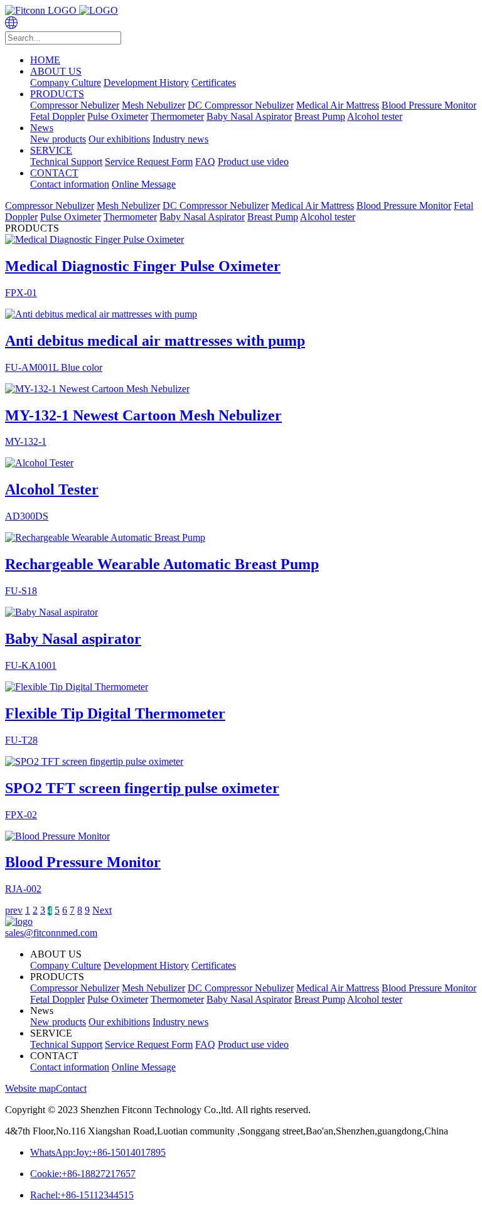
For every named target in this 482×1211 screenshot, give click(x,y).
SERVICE (51, 150)
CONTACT (54, 173)
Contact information (69, 184)
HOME (45, 60)
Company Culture (65, 82)
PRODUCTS (57, 93)
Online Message (144, 184)
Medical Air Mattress (337, 105)
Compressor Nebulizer (74, 105)
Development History (146, 82)
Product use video (253, 161)
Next (102, 910)
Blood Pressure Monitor (429, 105)
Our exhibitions (119, 139)
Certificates (213, 82)
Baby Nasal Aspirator (249, 116)
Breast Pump (319, 116)
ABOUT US (56, 71)
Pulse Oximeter (117, 116)
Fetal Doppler (57, 116)
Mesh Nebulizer (153, 105)
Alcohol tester (374, 116)
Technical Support (66, 161)
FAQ (205, 161)
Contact (71, 1088)
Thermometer (177, 116)
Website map (30, 1088)
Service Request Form (149, 161)
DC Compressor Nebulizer (241, 105)
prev (14, 910)
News (41, 127)
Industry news (180, 139)
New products (58, 139)
